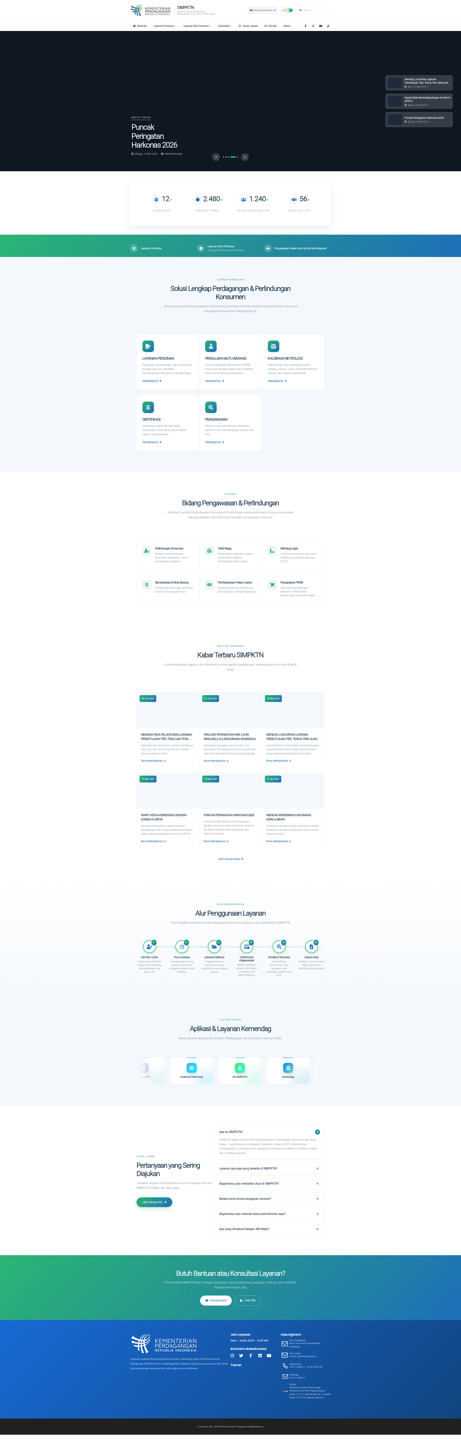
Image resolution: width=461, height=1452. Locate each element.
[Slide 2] (226, 157)
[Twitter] (241, 1355)
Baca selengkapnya (152, 760)
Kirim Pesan (295, 1353)
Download (224, 25)
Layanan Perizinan (164, 25)
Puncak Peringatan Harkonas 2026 (229, 815)
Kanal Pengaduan (297, 1340)
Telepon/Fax (295, 1364)
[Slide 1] (223, 157)
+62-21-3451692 (314, 1367)
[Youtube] (320, 26)
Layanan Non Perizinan (196, 25)
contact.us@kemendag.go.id (303, 1356)
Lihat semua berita (229, 859)
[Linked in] (260, 1355)
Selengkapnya (150, 380)
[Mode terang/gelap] (287, 10)
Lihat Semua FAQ (152, 1202)
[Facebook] (305, 26)
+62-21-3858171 (297, 1367)
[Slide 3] (228, 157)
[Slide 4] (231, 157)
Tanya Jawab (250, 25)
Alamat (292, 1384)
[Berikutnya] (245, 157)
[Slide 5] (235, 157)
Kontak (272, 25)
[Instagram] (313, 26)
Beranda (142, 25)
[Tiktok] (328, 26)
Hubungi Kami (218, 1300)
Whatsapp (294, 1374)
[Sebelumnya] (216, 157)
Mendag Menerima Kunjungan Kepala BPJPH (152, 131)
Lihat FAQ (250, 1300)
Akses (286, 25)
